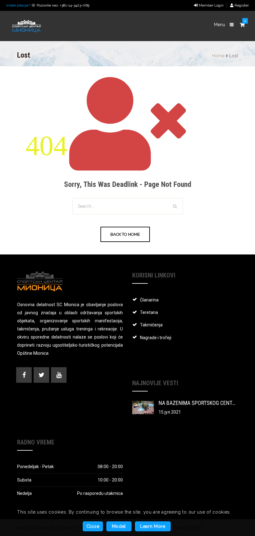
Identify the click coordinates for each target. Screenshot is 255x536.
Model (119, 526)
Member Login (211, 5)
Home (218, 55)
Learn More (152, 526)
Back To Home (125, 234)
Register (241, 5)
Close (93, 526)
